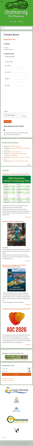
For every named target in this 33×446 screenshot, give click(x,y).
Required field (9, 61)
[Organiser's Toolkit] (13, 21)
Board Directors (10, 39)
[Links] (17, 21)
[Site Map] (10, 21)
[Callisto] (16, 8)
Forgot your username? (8, 380)
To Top (5, 437)
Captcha (6, 111)
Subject (7, 78)
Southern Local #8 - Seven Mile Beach (18, 161)
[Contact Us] (22, 21)
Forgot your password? (8, 378)
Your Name (8, 65)
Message (7, 85)
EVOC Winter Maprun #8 (15, 146)
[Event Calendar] (15, 21)
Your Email (8, 72)
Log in (16, 374)
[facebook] (20, 21)
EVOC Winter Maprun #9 (15, 152)
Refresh (29, 164)
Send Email (8, 121)
